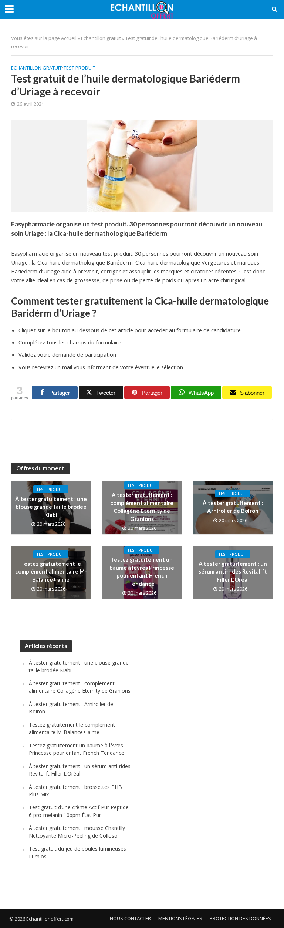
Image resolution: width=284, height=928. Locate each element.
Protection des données (240, 918)
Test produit (79, 67)
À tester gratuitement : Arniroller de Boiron (233, 507)
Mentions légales (180, 918)
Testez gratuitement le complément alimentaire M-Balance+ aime (51, 571)
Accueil (69, 38)
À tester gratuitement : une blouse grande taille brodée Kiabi (51, 506)
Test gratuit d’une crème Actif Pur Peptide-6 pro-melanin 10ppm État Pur (80, 811)
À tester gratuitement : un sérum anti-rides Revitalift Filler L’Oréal (233, 571)
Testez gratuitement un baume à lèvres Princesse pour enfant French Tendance (141, 571)
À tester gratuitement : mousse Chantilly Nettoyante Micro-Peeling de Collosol (77, 831)
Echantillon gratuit (101, 38)
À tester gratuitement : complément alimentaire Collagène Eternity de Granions (141, 506)
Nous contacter (130, 918)
